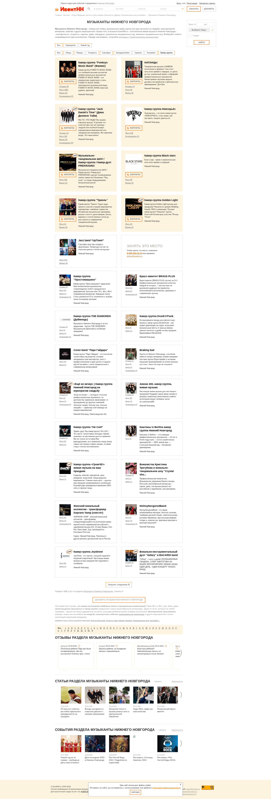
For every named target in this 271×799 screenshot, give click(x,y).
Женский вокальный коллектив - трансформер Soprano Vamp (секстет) (90, 509)
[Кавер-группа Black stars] (133, 162)
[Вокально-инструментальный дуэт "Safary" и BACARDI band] (131, 555)
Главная (58, 15)
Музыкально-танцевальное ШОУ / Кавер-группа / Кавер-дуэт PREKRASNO (94, 160)
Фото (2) (62, 330)
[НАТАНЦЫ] (133, 69)
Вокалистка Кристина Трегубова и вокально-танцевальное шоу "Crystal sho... (157, 469)
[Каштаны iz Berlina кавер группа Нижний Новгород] (131, 431)
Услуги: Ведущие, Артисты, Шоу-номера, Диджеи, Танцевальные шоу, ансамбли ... (125, 621)
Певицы (79, 53)
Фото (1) (62, 224)
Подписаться (177, 681)
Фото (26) (63, 180)
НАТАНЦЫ (150, 62)
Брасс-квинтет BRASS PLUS (157, 276)
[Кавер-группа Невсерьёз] (133, 115)
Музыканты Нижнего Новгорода (98, 591)
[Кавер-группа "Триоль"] (67, 206)
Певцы (68, 53)
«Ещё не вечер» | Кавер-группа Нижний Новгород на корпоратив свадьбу (93, 387)
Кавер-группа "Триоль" (93, 200)
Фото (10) (62, 476)
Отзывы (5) (129, 395)
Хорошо (135, 792)
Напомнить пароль (207, 3)
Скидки (196, 36)
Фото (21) (63, 260)
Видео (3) (129, 183)
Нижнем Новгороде (106, 3)
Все (58, 45)
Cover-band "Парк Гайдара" (91, 350)
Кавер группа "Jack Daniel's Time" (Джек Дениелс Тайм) (91, 112)
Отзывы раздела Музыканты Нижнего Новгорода (104, 637)
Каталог (66, 15)
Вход (179, 3)
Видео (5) (128, 566)
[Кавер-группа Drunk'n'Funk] (131, 320)
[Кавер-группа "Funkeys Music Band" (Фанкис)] (67, 69)
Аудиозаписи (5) (131, 404)
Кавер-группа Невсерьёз (159, 109)
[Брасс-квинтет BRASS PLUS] (131, 280)
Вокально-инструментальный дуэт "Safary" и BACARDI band (159, 553)
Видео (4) (129, 93)
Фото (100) (63, 90)
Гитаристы (92, 53)
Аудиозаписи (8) (131, 294)
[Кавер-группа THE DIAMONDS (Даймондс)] (65, 320)
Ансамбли (151, 53)
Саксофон (106, 53)
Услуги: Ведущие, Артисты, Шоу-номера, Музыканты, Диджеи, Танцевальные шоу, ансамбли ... (109, 15)
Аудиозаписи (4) (131, 370)
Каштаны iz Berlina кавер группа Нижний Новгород (156, 429)
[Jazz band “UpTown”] (67, 247)
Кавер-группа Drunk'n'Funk (156, 316)
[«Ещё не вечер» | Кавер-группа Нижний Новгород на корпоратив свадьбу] (65, 388)
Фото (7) (128, 478)
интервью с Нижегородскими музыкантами (138, 37)
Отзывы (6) (129, 475)
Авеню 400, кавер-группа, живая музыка (156, 386)
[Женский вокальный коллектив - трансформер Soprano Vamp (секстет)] (65, 510)
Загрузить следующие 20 (119, 585)
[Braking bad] (131, 354)
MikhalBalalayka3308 (145, 646)
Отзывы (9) (64, 86)
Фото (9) (128, 90)
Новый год (85, 45)
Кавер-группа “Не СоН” (88, 427)
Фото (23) (129, 133)
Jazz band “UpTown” (91, 240)
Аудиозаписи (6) (66, 143)
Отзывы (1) (130, 86)
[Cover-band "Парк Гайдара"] (65, 354)
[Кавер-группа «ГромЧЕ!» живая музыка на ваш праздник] (65, 468)
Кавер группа (166, 53)
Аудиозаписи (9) (131, 524)
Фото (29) (128, 398)
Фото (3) (128, 224)
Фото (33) (62, 441)
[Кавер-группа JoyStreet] (65, 555)
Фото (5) (128, 328)
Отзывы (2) (64, 133)
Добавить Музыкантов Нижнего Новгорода (119, 600)
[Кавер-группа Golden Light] (133, 206)
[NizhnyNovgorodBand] (131, 510)
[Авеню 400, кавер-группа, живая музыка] (131, 388)
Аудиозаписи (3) (65, 297)
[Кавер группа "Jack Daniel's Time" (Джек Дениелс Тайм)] (67, 115)
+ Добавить (158, 681)
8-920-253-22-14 (134, 253)
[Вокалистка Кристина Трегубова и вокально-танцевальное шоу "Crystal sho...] (131, 468)
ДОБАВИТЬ (209, 9)
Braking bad (147, 350)
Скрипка (138, 53)
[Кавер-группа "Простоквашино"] (65, 280)
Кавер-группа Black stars (160, 155)
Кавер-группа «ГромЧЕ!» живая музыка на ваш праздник (89, 468)
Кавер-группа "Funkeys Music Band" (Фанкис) (93, 64)
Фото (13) (62, 517)
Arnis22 (102, 646)
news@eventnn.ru (193, 789)
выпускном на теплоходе (131, 614)
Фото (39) (62, 563)
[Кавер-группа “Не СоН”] (65, 431)
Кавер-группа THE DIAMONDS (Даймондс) (92, 318)
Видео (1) (62, 294)
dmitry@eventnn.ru (134, 256)
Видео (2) (63, 183)
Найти (88, 8)
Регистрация (192, 3)
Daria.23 (64, 646)
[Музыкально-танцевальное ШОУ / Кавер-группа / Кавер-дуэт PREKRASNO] (67, 162)
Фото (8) (128, 180)
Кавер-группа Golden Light (161, 200)
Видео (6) (63, 93)
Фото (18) (63, 136)
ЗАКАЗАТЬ (194, 9)
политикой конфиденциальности (167, 788)
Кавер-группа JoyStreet (88, 551)
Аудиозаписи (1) (132, 136)
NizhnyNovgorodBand (153, 506)
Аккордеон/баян (122, 53)
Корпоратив (71, 45)
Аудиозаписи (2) (66, 96)
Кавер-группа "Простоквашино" (85, 278)
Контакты (69, 81)
